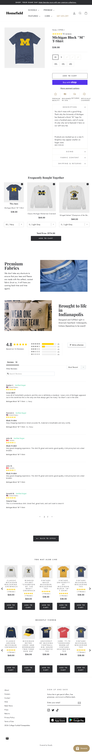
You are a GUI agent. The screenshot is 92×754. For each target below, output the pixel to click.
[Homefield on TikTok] (57, 710)
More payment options (69, 88)
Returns (7, 713)
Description (70, 107)
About (6, 690)
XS (55, 57)
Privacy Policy (9, 717)
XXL (55, 64)
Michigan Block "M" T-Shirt (15, 401)
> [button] (52, 516)
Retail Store (8, 706)
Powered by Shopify (46, 745)
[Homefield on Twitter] (53, 710)
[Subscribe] (79, 702)
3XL (63, 64)
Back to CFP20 (47, 538)
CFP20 (60, 30)
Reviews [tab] (10, 362)
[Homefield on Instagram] (48, 710)
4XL (70, 64)
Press (6, 710)
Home (54, 30)
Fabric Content (70, 157)
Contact (7, 698)
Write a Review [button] (77, 345)
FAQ (6, 702)
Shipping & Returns (69, 163)
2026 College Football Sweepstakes (17, 725)
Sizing (70, 151)
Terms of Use (9, 721)
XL (78, 57)
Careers (7, 694)
